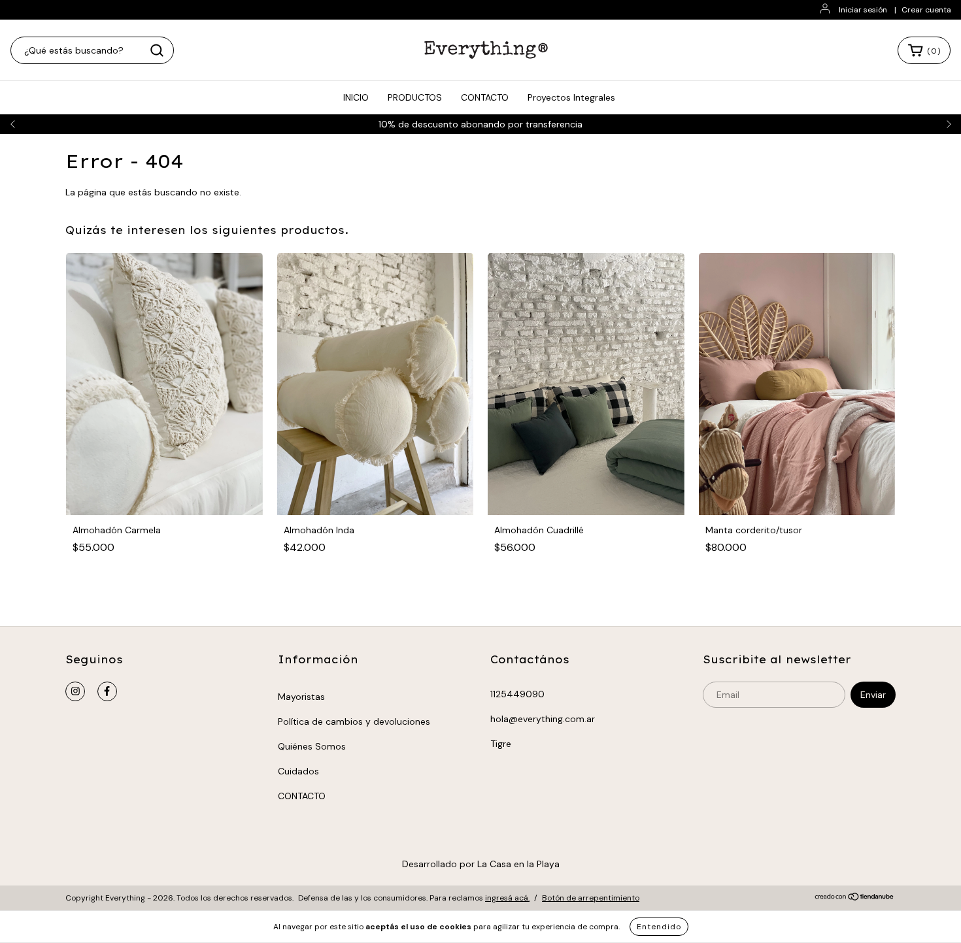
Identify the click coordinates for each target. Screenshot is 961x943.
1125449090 (517, 694)
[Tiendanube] (855, 898)
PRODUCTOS (415, 97)
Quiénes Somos (312, 746)
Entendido (659, 926)
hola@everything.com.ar (542, 719)
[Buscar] (157, 50)
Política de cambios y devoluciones (354, 721)
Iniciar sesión (863, 10)
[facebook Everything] (107, 691)
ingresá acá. (507, 898)
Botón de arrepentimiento (590, 898)
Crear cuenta (926, 10)
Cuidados (298, 771)
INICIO (356, 97)
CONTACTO (485, 97)
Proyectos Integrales (571, 97)
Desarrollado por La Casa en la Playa (481, 864)
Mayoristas (301, 697)
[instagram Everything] (75, 691)
